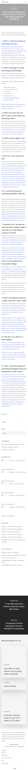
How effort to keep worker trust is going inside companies (13, 540)
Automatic (14, 8)
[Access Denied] (14, 685)
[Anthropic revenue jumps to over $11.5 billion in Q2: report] (14, 708)
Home (3, 33)
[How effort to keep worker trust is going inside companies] (14, 662)
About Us (4, 752)
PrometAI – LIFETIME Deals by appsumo (12, 526)
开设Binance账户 (6, 552)
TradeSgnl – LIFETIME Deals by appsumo (12, 537)
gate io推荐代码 (5, 560)
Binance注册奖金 (6, 565)
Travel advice (15, 552)
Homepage (4, 755)
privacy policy (20, 746)
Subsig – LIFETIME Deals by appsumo (11, 532)
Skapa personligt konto (7, 555)
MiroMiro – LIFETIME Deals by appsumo (12, 534)
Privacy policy (5, 763)
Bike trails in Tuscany (20, 555)
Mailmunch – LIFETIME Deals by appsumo (12, 529)
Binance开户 (5, 558)
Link (3, 760)
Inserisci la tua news (7, 758)
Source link (4, 414)
